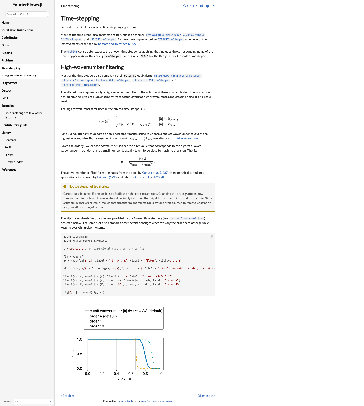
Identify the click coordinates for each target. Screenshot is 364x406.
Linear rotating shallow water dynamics (23, 115)
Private (9, 154)
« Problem (67, 395)
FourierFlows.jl (27, 5)
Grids (5, 45)
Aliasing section (187, 138)
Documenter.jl (124, 401)
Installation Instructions (17, 30)
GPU (5, 98)
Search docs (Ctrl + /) (17, 14)
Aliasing (7, 52)
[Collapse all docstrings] (213, 6)
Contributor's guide (14, 125)
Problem (7, 60)
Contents (10, 140)
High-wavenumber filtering (92, 67)
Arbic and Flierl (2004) (149, 177)
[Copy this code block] (212, 236)
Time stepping (11, 68)
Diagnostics (9, 83)
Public (8, 147)
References (9, 169)
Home (5, 22)
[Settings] (207, 6)
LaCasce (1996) (107, 177)
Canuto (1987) (155, 172)
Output (6, 90)
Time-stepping (80, 19)
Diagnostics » (206, 395)
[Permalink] (112, 187)
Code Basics (10, 37)
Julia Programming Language (157, 401)
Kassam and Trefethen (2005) (117, 44)
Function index (14, 162)
